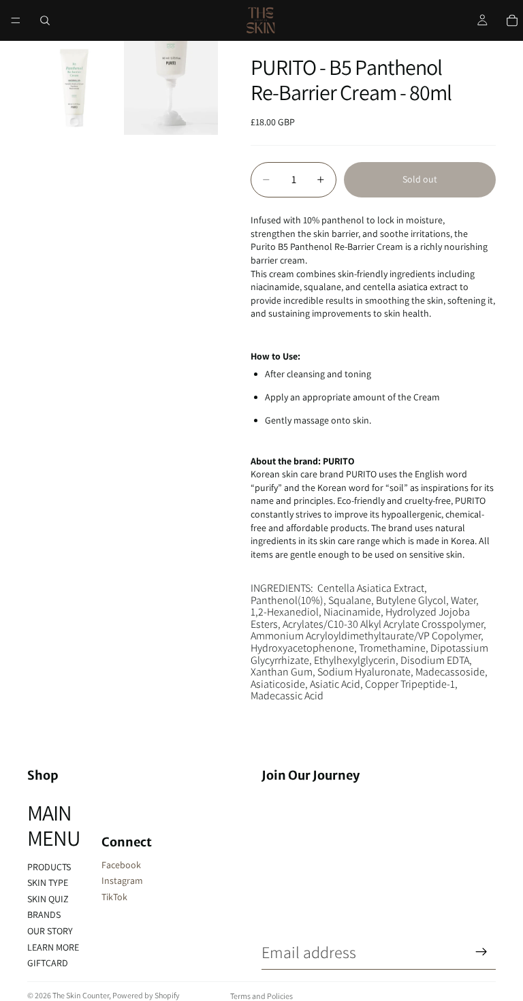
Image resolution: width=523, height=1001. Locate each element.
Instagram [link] (122, 880)
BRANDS (44, 914)
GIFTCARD (47, 963)
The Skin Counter (80, 995)
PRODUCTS (49, 867)
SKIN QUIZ (48, 899)
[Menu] (15, 20)
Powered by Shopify (146, 995)
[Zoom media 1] (74, 88)
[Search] (45, 20)
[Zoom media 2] (171, 88)
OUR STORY (50, 931)
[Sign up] (481, 952)
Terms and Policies (261, 996)
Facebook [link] (121, 865)
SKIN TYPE (47, 882)
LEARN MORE (53, 947)
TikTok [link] (114, 897)
